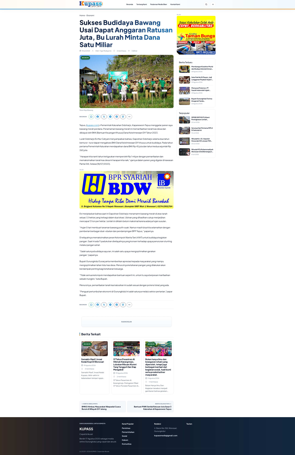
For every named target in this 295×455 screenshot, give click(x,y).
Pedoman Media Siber (158, 4)
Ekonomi (85, 57)
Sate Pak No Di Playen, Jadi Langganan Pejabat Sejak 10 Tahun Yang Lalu (202, 78)
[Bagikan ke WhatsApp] (91, 116)
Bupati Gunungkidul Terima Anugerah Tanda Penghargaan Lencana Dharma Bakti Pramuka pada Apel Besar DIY (202, 100)
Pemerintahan (128, 432)
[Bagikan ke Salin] (129, 116)
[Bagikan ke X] (104, 116)
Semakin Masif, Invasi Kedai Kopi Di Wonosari (92, 360)
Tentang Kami (141, 4)
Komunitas (126, 444)
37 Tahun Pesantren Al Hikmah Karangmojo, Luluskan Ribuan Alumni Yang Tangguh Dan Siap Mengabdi (125, 364)
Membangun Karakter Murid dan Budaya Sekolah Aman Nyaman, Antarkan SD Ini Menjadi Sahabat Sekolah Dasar (202, 67)
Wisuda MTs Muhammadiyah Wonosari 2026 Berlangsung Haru (202, 150)
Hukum (125, 440)
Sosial (124, 436)
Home (82, 15)
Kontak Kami (175, 4)
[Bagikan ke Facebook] (97, 116)
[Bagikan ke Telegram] (110, 116)
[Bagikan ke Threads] (123, 116)
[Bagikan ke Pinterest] (116, 116)
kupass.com (93, 125)
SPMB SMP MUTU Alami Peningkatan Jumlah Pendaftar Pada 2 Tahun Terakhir (200, 118)
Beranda (129, 4)
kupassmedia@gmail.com (165, 435)
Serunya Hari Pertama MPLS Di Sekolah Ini (202, 129)
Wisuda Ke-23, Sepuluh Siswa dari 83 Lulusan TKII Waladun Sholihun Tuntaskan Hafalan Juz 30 (202, 140)
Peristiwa (126, 428)
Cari (206, 4)
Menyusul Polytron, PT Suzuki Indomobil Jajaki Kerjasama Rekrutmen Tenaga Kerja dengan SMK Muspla (201, 89)
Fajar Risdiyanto (105, 51)
